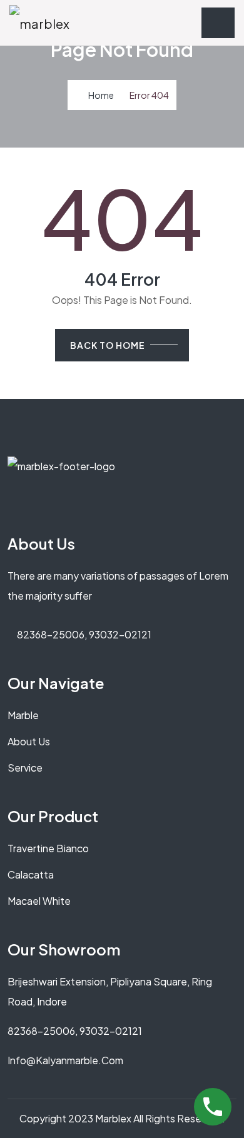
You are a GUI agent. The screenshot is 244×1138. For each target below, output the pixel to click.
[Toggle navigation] (218, 23)
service (25, 767)
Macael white (39, 900)
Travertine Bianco (48, 848)
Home (101, 95)
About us (29, 741)
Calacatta (31, 874)
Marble (23, 715)
